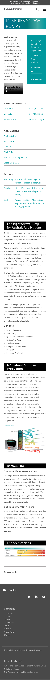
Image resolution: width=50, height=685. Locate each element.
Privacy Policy (9, 632)
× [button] (48, 1)
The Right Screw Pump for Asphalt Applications (36, 45)
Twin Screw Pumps (11, 669)
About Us (7, 616)
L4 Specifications (36, 78)
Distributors (9, 622)
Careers (7, 619)
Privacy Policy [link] (25, 3)
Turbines (7, 629)
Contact (13, 590)
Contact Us (8, 613)
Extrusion (8, 626)
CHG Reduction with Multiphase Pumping (21, 672)
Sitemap (7, 635)
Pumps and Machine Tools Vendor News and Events (25, 666)
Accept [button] (37, 3)
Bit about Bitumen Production (36, 58)
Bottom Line (35, 69)
